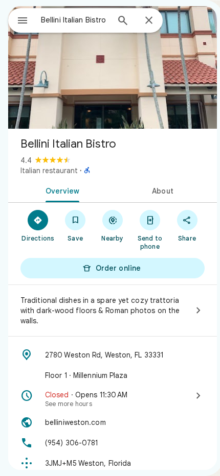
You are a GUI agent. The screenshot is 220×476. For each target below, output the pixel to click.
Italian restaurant (49, 170)
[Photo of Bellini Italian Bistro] (112, 67)
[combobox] (74, 20)
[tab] (60, 190)
